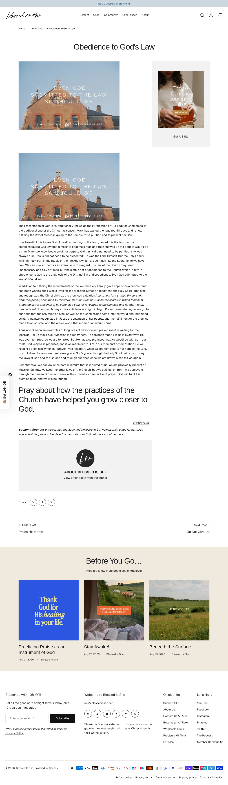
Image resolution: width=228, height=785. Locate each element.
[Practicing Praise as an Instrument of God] (49, 610)
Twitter (201, 729)
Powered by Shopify (46, 768)
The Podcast (205, 735)
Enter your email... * (22, 718)
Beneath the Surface (170, 646)
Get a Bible (180, 136)
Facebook (203, 709)
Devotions (36, 28)
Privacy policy (143, 777)
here (120, 434)
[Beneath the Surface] (179, 610)
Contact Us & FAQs (175, 716)
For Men (168, 742)
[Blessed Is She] (24, 15)
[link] (33, 502)
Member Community (210, 742)
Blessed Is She (24, 768)
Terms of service (165, 777)
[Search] (202, 15)
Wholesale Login (173, 729)
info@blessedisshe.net (98, 703)
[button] (4, 392)
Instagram (203, 716)
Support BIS (171, 703)
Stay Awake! (96, 646)
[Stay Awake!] (114, 610)
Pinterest (202, 722)
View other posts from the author (85, 478)
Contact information (211, 777)
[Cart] (220, 15)
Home (22, 28)
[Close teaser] (10, 375)
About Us (169, 709)
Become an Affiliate (175, 722)
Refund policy (124, 777)
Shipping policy (187, 777)
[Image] (181, 99)
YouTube (202, 703)
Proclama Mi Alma (174, 735)
